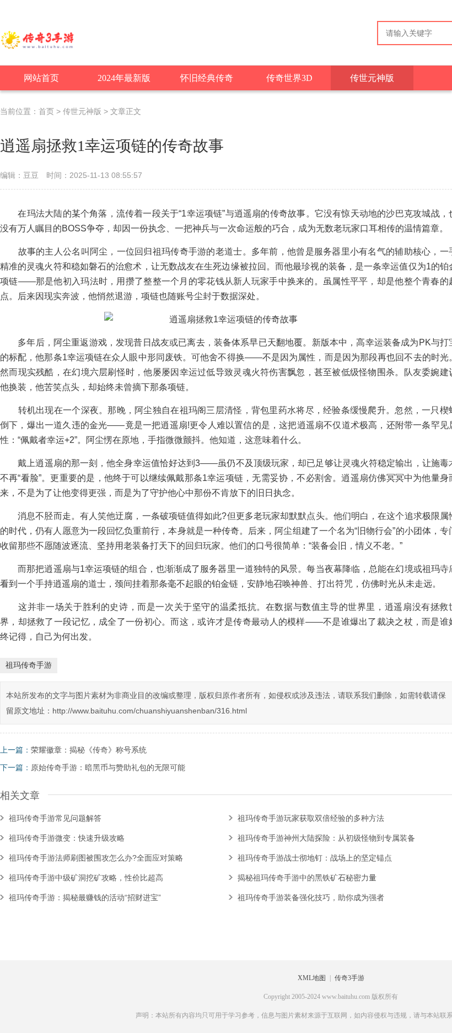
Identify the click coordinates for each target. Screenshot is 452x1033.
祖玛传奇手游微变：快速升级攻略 (67, 838)
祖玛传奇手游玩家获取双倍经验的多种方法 (311, 818)
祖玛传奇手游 (29, 665)
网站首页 (41, 78)
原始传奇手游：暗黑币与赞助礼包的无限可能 (108, 767)
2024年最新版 (124, 78)
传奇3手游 (349, 978)
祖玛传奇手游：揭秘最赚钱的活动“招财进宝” (85, 897)
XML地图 (312, 978)
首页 (46, 111)
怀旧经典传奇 (206, 78)
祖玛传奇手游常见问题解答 (55, 818)
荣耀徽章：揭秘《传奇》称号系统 (89, 749)
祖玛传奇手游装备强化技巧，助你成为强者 (311, 897)
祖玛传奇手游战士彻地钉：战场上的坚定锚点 (315, 857)
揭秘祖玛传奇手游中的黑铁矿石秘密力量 (307, 877)
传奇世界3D (289, 78)
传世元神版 (372, 78)
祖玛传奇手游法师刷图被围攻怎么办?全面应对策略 (96, 857)
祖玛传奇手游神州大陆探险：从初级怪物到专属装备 (326, 838)
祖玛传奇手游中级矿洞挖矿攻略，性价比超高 (86, 877)
